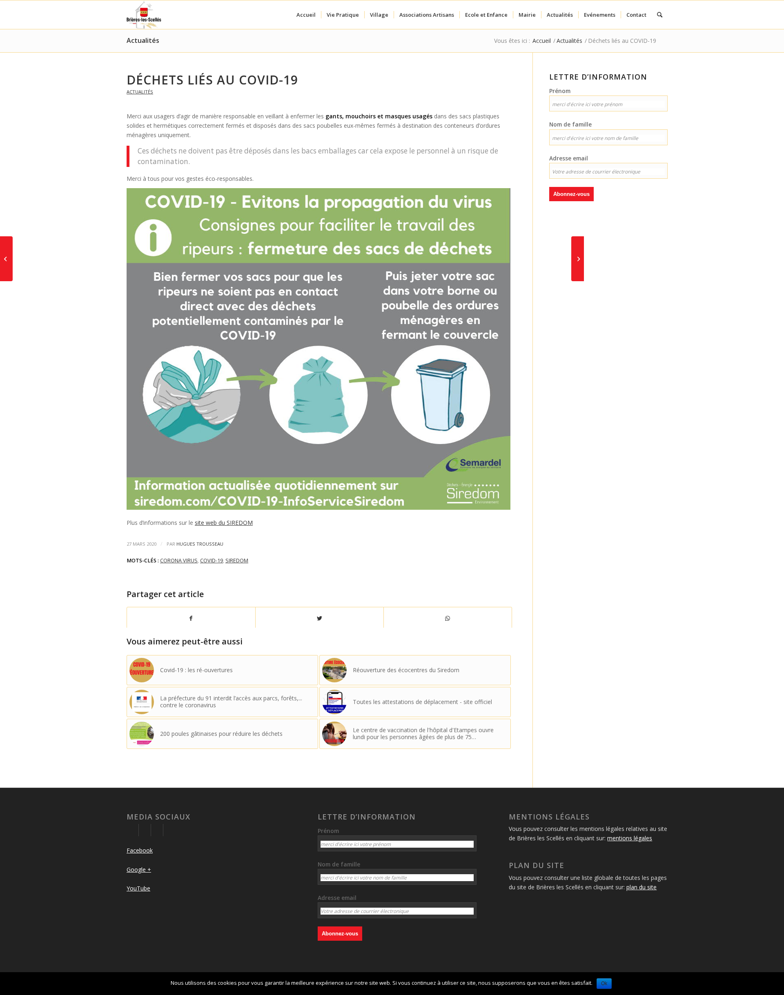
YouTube (138, 888)
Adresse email (568, 158)
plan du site (641, 887)
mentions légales (629, 838)
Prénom (559, 91)
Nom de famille (570, 124)
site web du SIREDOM (224, 522)
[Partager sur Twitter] (319, 618)
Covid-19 (211, 560)
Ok (604, 983)
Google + (139, 869)
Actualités (143, 40)
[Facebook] (132, 830)
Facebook (140, 850)
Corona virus (179, 560)
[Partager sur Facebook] (191, 618)
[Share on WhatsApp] (448, 618)
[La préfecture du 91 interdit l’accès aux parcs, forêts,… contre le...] (6, 258)
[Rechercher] (660, 14)
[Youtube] (157, 830)
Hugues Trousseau (199, 544)
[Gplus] (145, 830)
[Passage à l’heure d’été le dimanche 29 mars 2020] (577, 258)
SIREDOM (236, 560)
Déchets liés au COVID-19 (212, 79)
